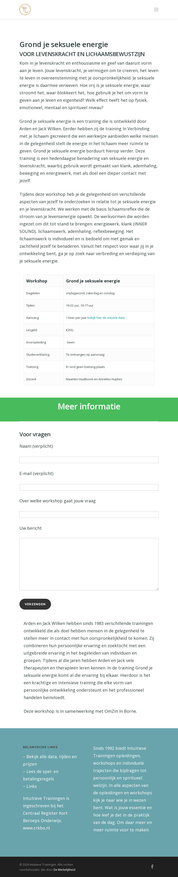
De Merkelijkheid (64, 870)
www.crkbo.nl (36, 828)
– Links (30, 786)
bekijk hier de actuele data (106, 318)
